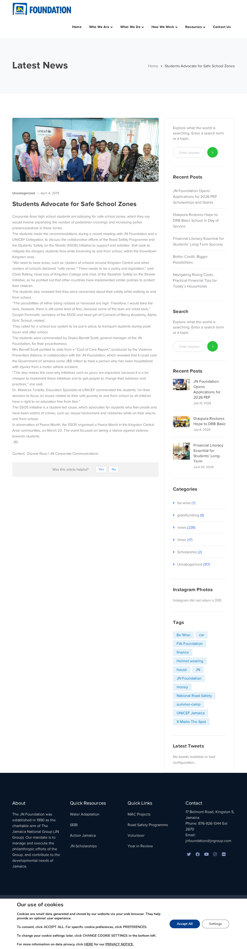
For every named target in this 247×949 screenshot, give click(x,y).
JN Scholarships (83, 846)
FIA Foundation (190, 644)
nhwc (181, 540)
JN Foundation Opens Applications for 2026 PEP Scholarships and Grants (195, 197)
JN (198, 670)
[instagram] (215, 854)
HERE (88, 944)
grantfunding (188, 515)
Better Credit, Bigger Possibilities (190, 259)
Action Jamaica (83, 835)
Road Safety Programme (148, 825)
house (182, 670)
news (181, 527)
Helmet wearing (190, 661)
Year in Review (140, 846)
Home (153, 66)
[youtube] (206, 854)
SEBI (74, 825)
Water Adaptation (84, 814)
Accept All (185, 924)
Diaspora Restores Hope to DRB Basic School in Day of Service (196, 220)
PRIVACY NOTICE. (119, 944)
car (201, 635)
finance (183, 652)
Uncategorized (23, 193)
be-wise (184, 503)
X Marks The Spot (191, 722)
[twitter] (189, 854)
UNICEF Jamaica (191, 713)
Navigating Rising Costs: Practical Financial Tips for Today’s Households (195, 280)
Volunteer (136, 835)
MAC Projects (139, 814)
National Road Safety (194, 696)
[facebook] (197, 854)
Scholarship (187, 552)
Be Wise (183, 635)
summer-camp (188, 704)
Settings (215, 924)
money (182, 687)
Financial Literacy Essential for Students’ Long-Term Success (198, 241)
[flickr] (223, 854)
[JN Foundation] (42, 9)
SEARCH (212, 152)
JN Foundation (189, 678)
